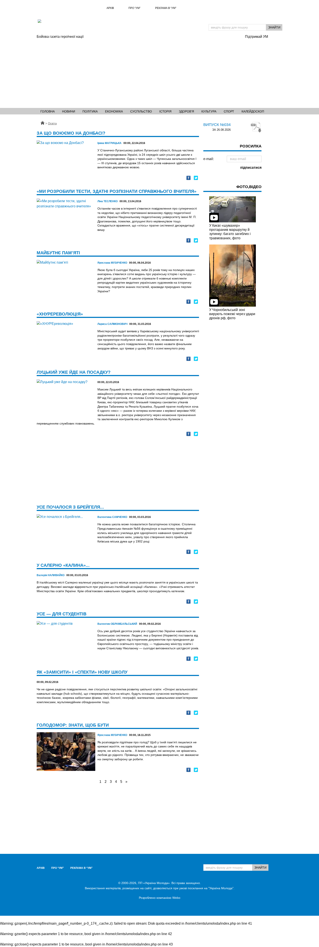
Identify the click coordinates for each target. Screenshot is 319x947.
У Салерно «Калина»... (63, 565)
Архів (110, 8)
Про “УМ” (134, 8)
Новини (68, 111)
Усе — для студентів (61, 614)
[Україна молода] (86, 26)
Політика (90, 111)
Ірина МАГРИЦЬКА (109, 143)
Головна (47, 111)
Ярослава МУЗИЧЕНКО (112, 262)
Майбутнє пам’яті (58, 252)
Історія (165, 111)
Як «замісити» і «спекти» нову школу (82, 672)
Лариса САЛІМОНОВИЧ (112, 324)
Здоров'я (186, 111)
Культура (208, 111)
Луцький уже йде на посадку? (73, 372)
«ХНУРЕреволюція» (60, 314)
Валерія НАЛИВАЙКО (50, 575)
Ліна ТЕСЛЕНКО (107, 201)
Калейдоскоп (253, 111)
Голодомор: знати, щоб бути (73, 725)
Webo (176, 897)
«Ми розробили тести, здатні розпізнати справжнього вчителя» (116, 191)
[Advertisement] (139, 71)
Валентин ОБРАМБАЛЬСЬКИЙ (117, 624)
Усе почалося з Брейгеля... (70, 507)
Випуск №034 (217, 124)
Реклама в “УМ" (165, 8)
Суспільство (141, 111)
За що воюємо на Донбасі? (71, 133)
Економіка (114, 111)
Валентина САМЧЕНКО (112, 517)
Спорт (229, 111)
